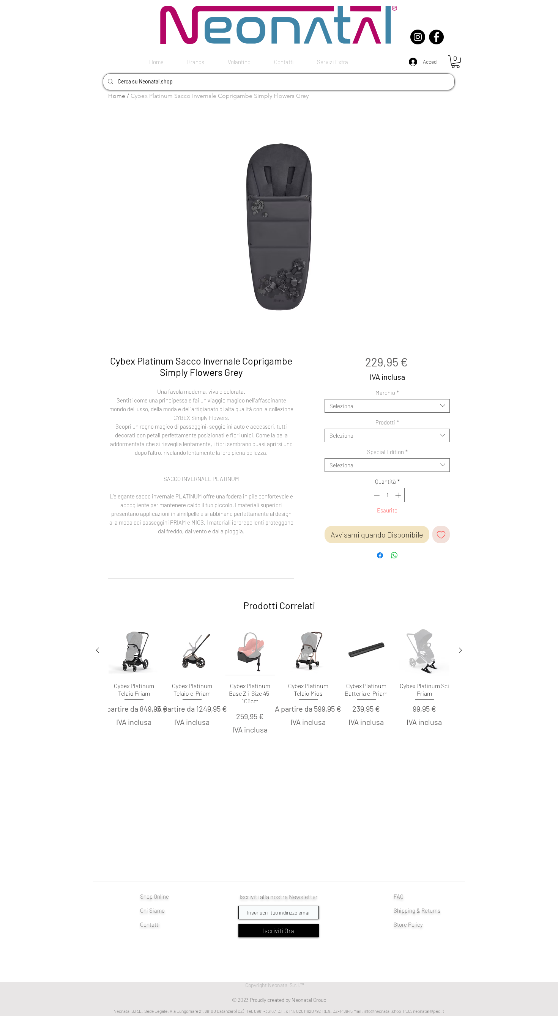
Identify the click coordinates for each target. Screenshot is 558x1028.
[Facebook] (436, 37)
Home (116, 95)
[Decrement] (376, 495)
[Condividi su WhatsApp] (394, 555)
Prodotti (387, 422)
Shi (398, 910)
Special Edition (387, 451)
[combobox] (387, 406)
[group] (279, 693)
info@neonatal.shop (382, 1011)
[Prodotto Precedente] (97, 650)
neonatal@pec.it (428, 1011)
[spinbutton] (387, 495)
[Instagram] (417, 37)
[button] (455, 61)
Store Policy (408, 924)
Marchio (387, 392)
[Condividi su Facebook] (380, 555)
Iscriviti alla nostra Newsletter (279, 896)
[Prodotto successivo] (460, 650)
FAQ (399, 896)
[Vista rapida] (134, 651)
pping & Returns (421, 910)
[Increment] (399, 495)
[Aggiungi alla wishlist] (441, 534)
